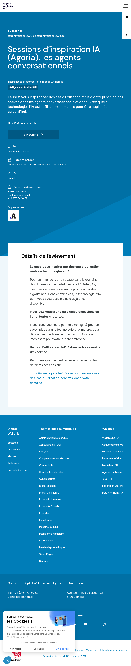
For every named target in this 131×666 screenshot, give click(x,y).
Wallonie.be (108, 437)
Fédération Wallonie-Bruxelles (112, 485)
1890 (105, 478)
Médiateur (108, 465)
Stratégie (13, 442)
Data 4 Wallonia (111, 492)
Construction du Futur (51, 472)
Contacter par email (19, 195)
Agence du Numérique (112, 472)
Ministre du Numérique (112, 451)
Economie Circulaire (50, 499)
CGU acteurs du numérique (113, 650)
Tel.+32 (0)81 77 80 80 (23, 592)
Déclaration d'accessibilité (56, 656)
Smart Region (46, 554)
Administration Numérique (53, 437)
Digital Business (48, 485)
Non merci (15, 648)
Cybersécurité (47, 478)
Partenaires (14, 463)
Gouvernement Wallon (112, 444)
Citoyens (44, 451)
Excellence (45, 519)
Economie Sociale (49, 506)
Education (44, 513)
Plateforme (14, 449)
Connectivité (46, 465)
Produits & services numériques (18, 470)
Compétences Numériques (54, 458)
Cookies (78, 650)
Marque (12, 456)
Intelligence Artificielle (49, 81)
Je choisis (39, 648)
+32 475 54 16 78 (17, 198)
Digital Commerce (49, 492)
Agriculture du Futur (50, 444)
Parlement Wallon (112, 458)
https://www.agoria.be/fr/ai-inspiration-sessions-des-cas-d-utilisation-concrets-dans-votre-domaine (64, 378)
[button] (7, 660)
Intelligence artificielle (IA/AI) (23, 87)
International (46, 540)
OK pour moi (63, 648)
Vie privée (91, 650)
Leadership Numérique (52, 547)
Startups (43, 561)
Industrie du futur (48, 526)
